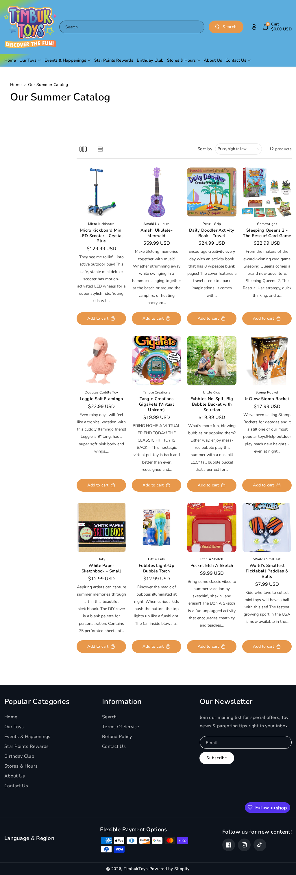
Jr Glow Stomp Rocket (267, 399)
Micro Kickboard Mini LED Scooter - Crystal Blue (101, 236)
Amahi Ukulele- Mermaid (156, 233)
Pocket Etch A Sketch (211, 565)
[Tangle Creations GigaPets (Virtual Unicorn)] (156, 360)
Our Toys (14, 727)
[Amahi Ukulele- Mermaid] (156, 192)
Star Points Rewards (26, 746)
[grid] (83, 148)
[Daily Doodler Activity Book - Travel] (211, 192)
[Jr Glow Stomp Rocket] (267, 360)
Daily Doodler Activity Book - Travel (211, 233)
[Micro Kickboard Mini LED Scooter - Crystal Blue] (101, 192)
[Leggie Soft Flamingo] (101, 360)
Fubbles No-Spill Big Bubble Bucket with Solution (211, 404)
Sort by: (205, 149)
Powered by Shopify (169, 869)
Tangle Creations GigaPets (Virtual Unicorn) (156, 404)
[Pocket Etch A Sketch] (211, 527)
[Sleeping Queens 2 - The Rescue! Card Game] (267, 192)
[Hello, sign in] (254, 27)
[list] (100, 148)
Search (230, 27)
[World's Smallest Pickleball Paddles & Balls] (267, 527)
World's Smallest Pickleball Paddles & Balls (267, 571)
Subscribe (216, 758)
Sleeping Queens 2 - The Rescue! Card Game (267, 233)
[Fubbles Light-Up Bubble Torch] (156, 527)
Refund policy (117, 736)
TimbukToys (136, 869)
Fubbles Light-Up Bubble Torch (156, 568)
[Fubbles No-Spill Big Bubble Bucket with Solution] (211, 360)
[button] (277, 27)
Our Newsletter (226, 701)
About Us (14, 776)
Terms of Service (120, 727)
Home (15, 84)
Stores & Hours (21, 766)
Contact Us (16, 786)
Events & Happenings (27, 736)
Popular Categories (36, 701)
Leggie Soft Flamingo (101, 399)
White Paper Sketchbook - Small (101, 568)
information (122, 701)
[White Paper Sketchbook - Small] (101, 527)
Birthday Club (19, 756)
